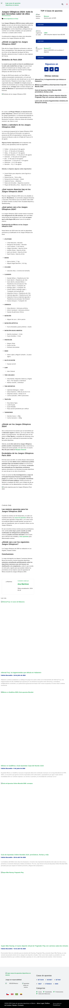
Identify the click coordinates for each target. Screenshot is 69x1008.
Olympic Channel (21, 449)
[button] (62, 4)
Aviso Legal (40, 1003)
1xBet (45, 32)
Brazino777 (47, 48)
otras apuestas (24, 536)
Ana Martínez (23, 584)
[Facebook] (46, 69)
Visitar (41, 24)
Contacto (21, 1005)
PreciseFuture (56, 1005)
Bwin (56, 984)
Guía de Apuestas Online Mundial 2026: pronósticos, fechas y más (25, 855)
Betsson (46, 16)
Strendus (48, 984)
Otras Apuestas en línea (11, 18)
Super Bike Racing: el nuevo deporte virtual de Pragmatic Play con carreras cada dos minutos (34, 946)
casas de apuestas (20, 517)
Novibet (49, 980)
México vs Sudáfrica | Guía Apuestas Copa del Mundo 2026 (22, 766)
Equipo (14, 1005)
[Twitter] (51, 69)
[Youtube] (57, 69)
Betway (58, 980)
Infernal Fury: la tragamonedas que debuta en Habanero (21, 673)
